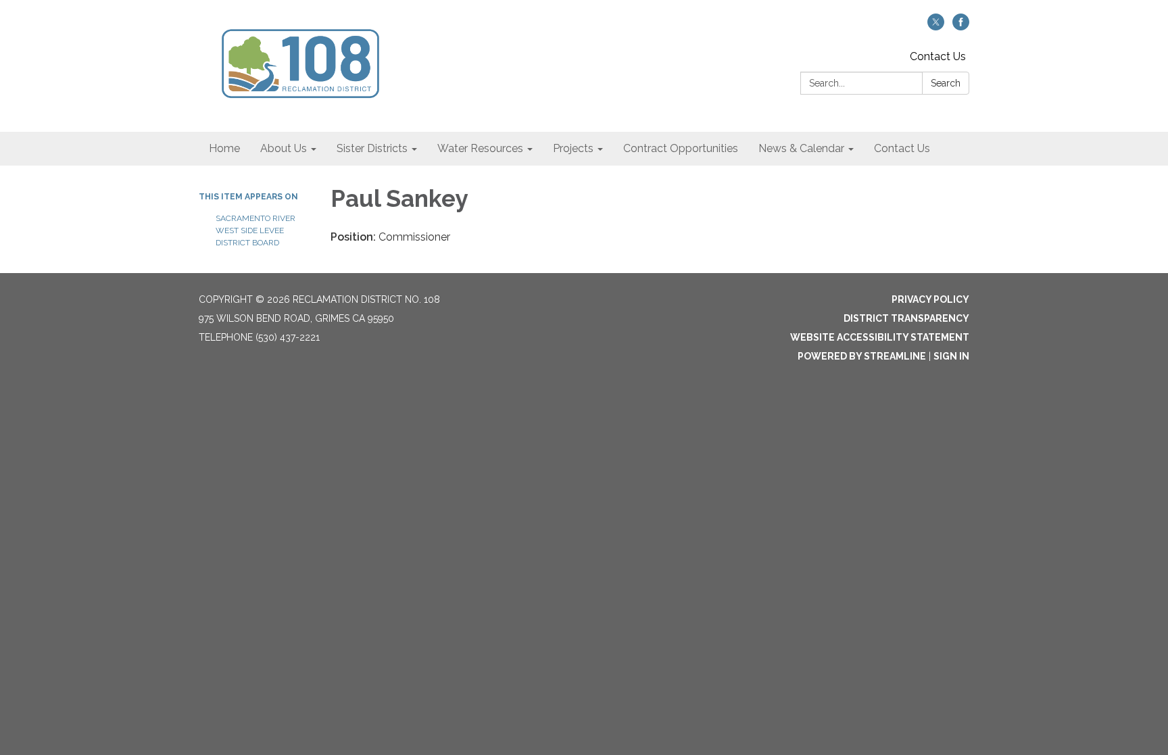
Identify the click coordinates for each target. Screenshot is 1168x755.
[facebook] (960, 26)
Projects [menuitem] (573, 148)
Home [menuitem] (224, 148)
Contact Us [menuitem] (902, 148)
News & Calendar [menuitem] (801, 148)
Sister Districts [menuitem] (372, 148)
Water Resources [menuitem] (480, 148)
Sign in (951, 356)
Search (945, 83)
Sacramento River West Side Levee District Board (255, 230)
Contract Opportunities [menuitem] (680, 148)
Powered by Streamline (862, 356)
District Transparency (906, 318)
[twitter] (935, 26)
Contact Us (938, 56)
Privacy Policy (930, 299)
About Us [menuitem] (283, 148)
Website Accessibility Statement (879, 337)
